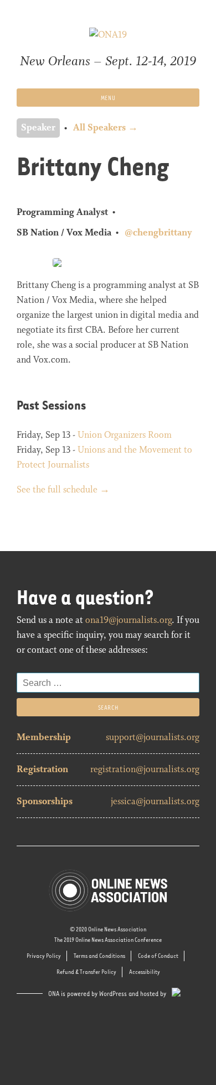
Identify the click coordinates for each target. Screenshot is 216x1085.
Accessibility (144, 971)
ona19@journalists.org (128, 620)
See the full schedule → (63, 490)
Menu (108, 97)
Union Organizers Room (125, 435)
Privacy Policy (44, 955)
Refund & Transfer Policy (86, 971)
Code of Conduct (158, 955)
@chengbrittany (158, 233)
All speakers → (105, 128)
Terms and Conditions (99, 955)
